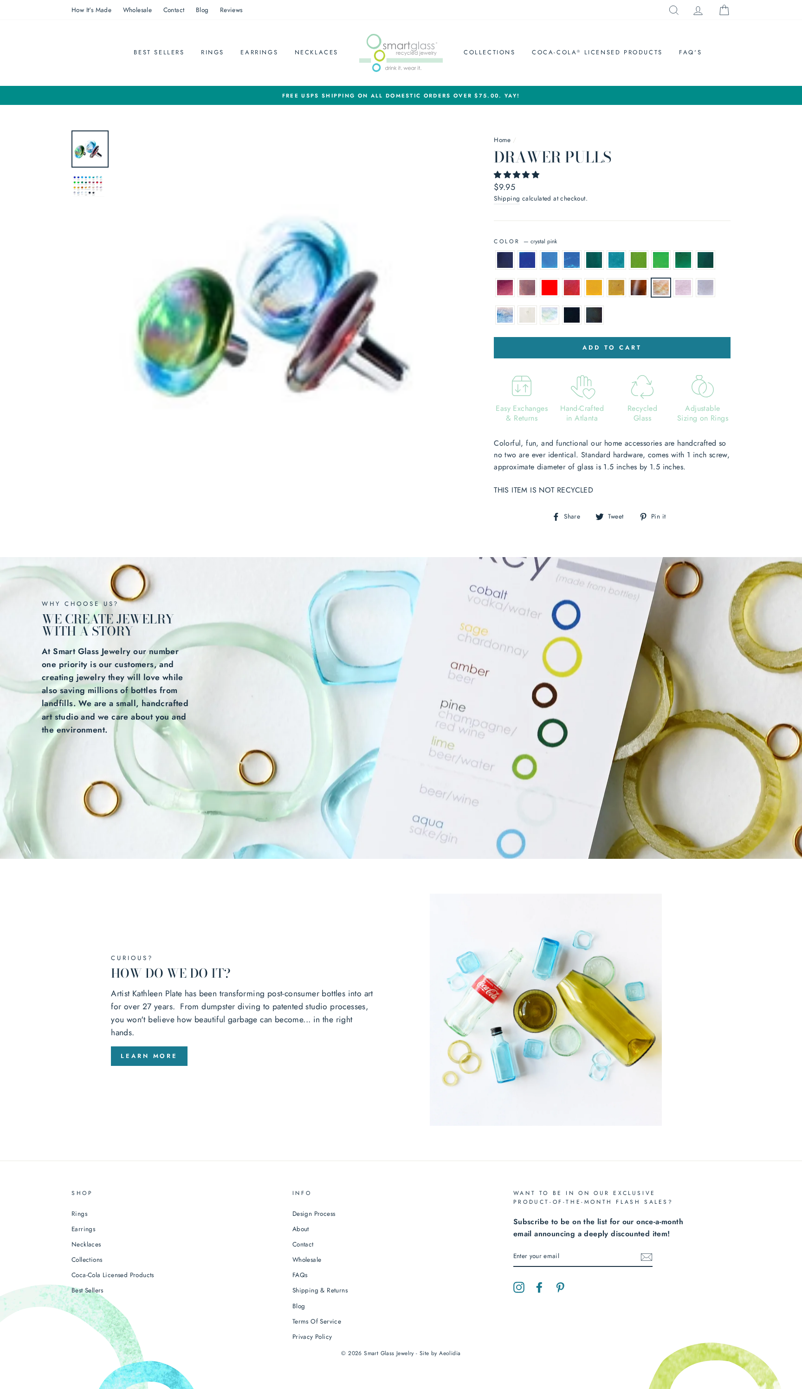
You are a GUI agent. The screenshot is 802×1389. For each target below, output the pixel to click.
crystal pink (661, 288)
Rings (212, 52)
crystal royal (572, 260)
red (549, 288)
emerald (683, 260)
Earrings (259, 52)
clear (527, 315)
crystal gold (616, 288)
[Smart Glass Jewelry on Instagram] (518, 1287)
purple (505, 288)
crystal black (594, 315)
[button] (518, 174)
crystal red (572, 288)
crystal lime (661, 260)
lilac (705, 288)
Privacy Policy (312, 1336)
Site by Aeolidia (440, 1353)
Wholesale (137, 9)
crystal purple (527, 288)
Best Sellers (159, 52)
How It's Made (91, 9)
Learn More (149, 1055)
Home (502, 139)
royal (549, 260)
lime (638, 260)
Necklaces (316, 52)
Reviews (231, 9)
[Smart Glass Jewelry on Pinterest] (560, 1287)
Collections (490, 52)
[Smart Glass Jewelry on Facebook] (539, 1287)
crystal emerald (705, 260)
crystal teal (616, 260)
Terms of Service (316, 1321)
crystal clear (549, 315)
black (572, 315)
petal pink (683, 288)
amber (638, 288)
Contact (174, 9)
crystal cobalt (527, 260)
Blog (202, 9)
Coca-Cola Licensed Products (597, 52)
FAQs (300, 1274)
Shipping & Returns (320, 1290)
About (300, 1228)
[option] (401, 96)
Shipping (507, 198)
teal (594, 260)
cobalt (505, 260)
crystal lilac (505, 315)
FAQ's (690, 52)
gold (594, 288)
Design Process (314, 1213)
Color (525, 241)
